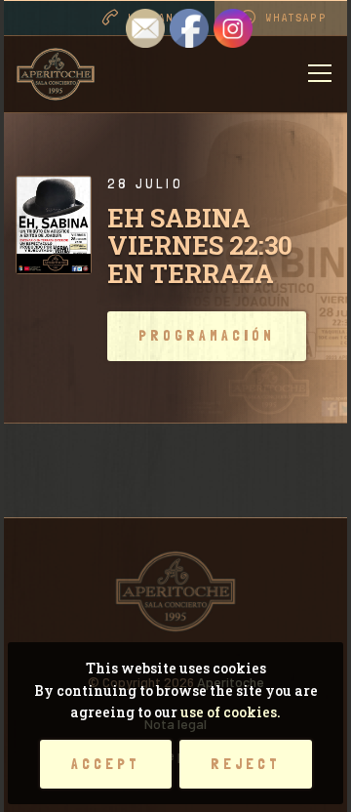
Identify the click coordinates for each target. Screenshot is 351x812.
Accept (105, 764)
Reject (246, 764)
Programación (206, 336)
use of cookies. (230, 712)
